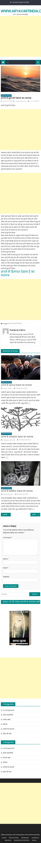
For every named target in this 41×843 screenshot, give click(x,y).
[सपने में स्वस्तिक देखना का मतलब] (20, 473)
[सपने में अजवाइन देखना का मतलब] (20, 419)
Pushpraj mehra (20, 101)
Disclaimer (25, 838)
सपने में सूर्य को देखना (15, 324)
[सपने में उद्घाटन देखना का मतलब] (20, 367)
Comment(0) (34, 101)
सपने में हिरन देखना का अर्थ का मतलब (7, 515)
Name (6, 559)
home (4, 838)
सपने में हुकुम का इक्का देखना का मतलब (36, 515)
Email (5, 568)
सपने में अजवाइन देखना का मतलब (17, 437)
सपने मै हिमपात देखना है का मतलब (18, 273)
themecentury (35, 835)
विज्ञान (5, 724)
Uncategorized (8, 710)
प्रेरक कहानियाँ (8, 715)
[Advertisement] (20, 36)
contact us (35, 838)
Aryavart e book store (21, 840)
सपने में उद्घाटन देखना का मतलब (16, 385)
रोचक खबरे (6, 719)
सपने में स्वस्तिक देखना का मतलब (17, 491)
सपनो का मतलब (6, 95)
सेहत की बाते (7, 734)
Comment (7, 537)
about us (8, 840)
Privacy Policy (14, 838)
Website (6, 577)
